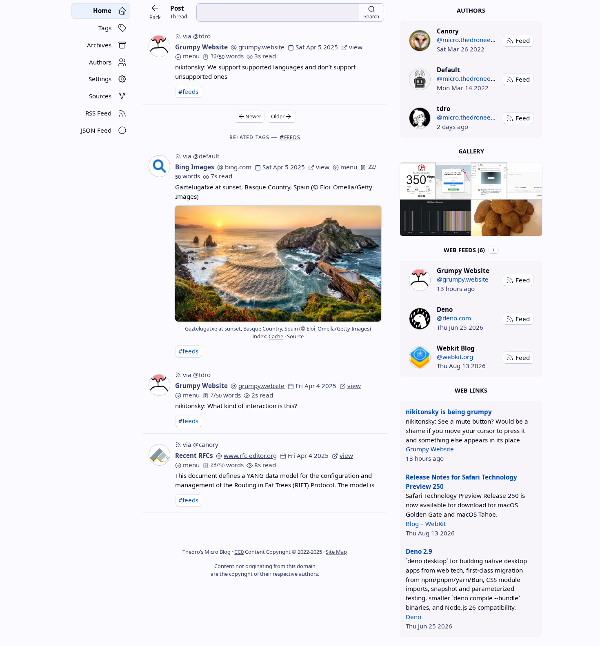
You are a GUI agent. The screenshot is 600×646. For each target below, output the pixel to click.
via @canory (200, 444)
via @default (201, 156)
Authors (471, 10)
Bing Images (194, 167)
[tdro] (420, 118)
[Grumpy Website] (420, 280)
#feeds (188, 91)
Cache (276, 336)
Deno (413, 617)
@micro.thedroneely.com (473, 40)
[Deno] (420, 318)
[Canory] (420, 40)
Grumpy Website (201, 47)
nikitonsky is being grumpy (449, 412)
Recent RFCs (194, 455)
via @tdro (197, 36)
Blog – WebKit (426, 523)
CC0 (239, 551)
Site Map (336, 551)
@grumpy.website (463, 279)
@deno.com (454, 318)
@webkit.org (455, 357)
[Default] (420, 79)
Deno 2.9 (419, 551)
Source (295, 336)
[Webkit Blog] (420, 357)
